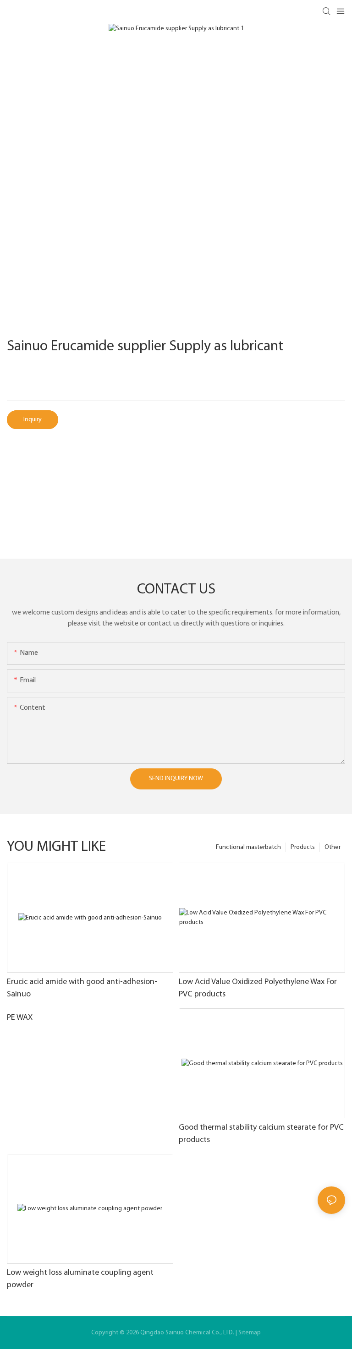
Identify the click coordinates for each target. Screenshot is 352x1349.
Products (303, 847)
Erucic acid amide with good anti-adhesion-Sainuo (82, 988)
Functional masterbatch (248, 847)
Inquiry (32, 419)
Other (332, 847)
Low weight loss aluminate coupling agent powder (80, 1279)
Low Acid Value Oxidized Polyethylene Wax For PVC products (258, 988)
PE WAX (20, 1018)
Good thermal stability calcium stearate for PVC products (261, 1134)
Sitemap (249, 1332)
